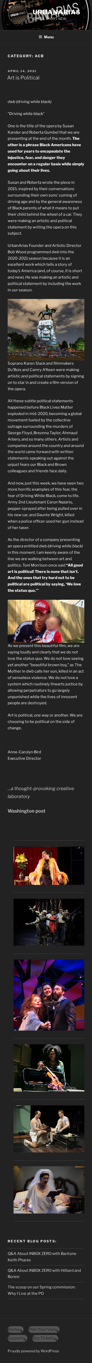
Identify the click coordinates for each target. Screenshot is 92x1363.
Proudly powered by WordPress (33, 1351)
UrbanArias (57, 12)
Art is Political (23, 78)
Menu (49, 37)
